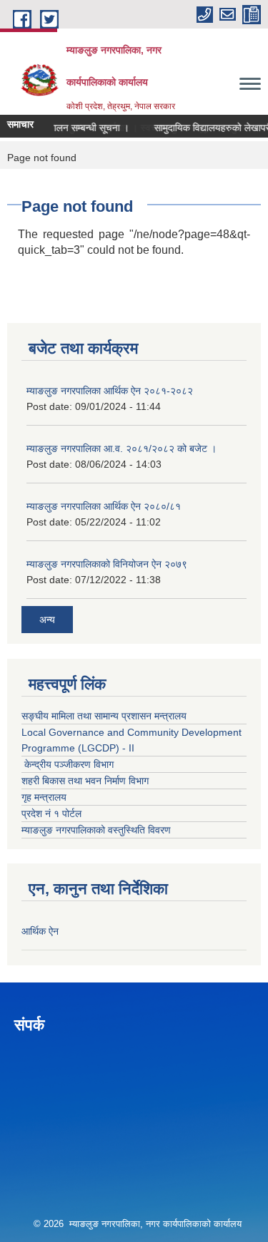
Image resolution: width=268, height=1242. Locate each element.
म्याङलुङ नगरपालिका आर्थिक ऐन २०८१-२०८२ (109, 390)
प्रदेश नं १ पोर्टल (51, 813)
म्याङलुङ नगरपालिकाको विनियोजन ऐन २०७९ (106, 564)
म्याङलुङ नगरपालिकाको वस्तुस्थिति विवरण (96, 830)
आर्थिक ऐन (40, 931)
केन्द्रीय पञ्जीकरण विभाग (67, 764)
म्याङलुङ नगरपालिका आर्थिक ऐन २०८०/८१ (103, 506)
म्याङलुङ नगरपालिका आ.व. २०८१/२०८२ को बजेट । (121, 448)
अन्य (47, 619)
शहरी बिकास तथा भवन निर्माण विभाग (85, 780)
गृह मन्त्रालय (43, 797)
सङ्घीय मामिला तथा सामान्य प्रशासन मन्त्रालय (104, 716)
